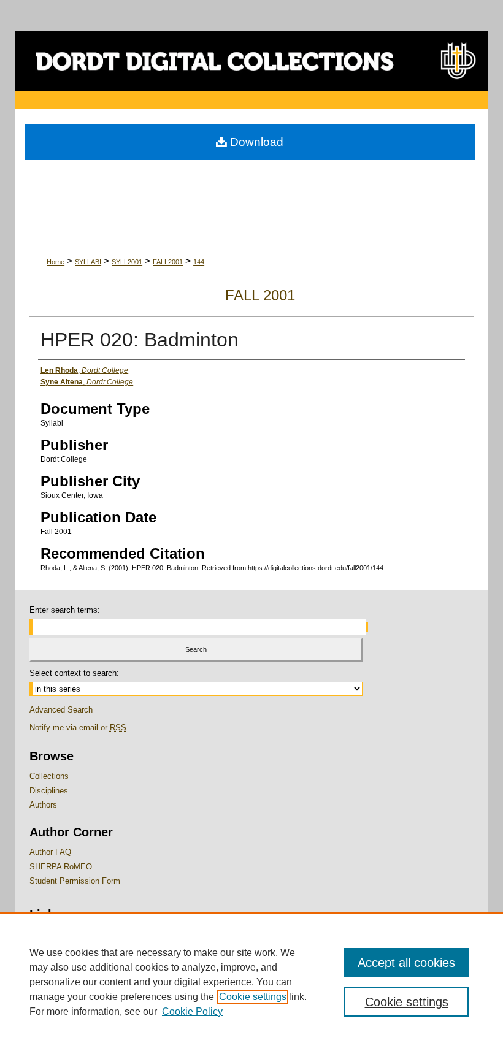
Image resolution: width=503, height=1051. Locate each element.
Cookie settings (252, 997)
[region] (251, 981)
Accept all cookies (406, 962)
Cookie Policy (192, 1011)
